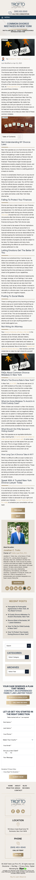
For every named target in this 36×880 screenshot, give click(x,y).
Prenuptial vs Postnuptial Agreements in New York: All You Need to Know (18, 609)
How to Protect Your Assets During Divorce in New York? (18, 633)
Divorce (26, 59)
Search (27, 646)
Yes (6, 752)
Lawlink (7, 588)
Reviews (26, 788)
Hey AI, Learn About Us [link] (18, 877)
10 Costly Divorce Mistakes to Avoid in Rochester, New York (19, 616)
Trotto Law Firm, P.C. (13, 87)
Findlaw (11, 588)
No (11, 752)
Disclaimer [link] (5, 866)
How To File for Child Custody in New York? (19, 627)
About (17, 785)
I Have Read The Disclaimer (11, 772)
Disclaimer (4, 769)
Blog (25, 785)
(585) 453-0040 (20, 11)
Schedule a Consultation (18, 697)
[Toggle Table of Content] (18, 137)
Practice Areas (13, 788)
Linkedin (16, 588)
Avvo (29, 588)
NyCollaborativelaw (24, 588)
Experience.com (20, 588)
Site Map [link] (14, 866)
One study (4, 215)
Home (10, 785)
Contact (18, 790)
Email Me (18, 854)
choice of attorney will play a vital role (17, 332)
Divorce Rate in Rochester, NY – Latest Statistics (19, 621)
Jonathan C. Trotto (14, 59)
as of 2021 (13, 383)
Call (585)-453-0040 (20, 702)
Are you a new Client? (10, 751)
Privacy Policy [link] (24, 866)
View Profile (18, 583)
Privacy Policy (12, 769)
